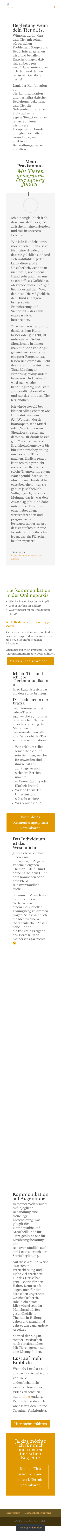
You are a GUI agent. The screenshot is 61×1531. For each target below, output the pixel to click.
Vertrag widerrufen (30, 1527)
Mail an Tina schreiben (28, 661)
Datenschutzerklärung (37, 1512)
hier (27, 1396)
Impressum (13, 1512)
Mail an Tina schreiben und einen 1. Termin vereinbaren (30, 1477)
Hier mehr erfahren (30, 1424)
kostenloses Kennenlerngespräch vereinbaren (30, 822)
